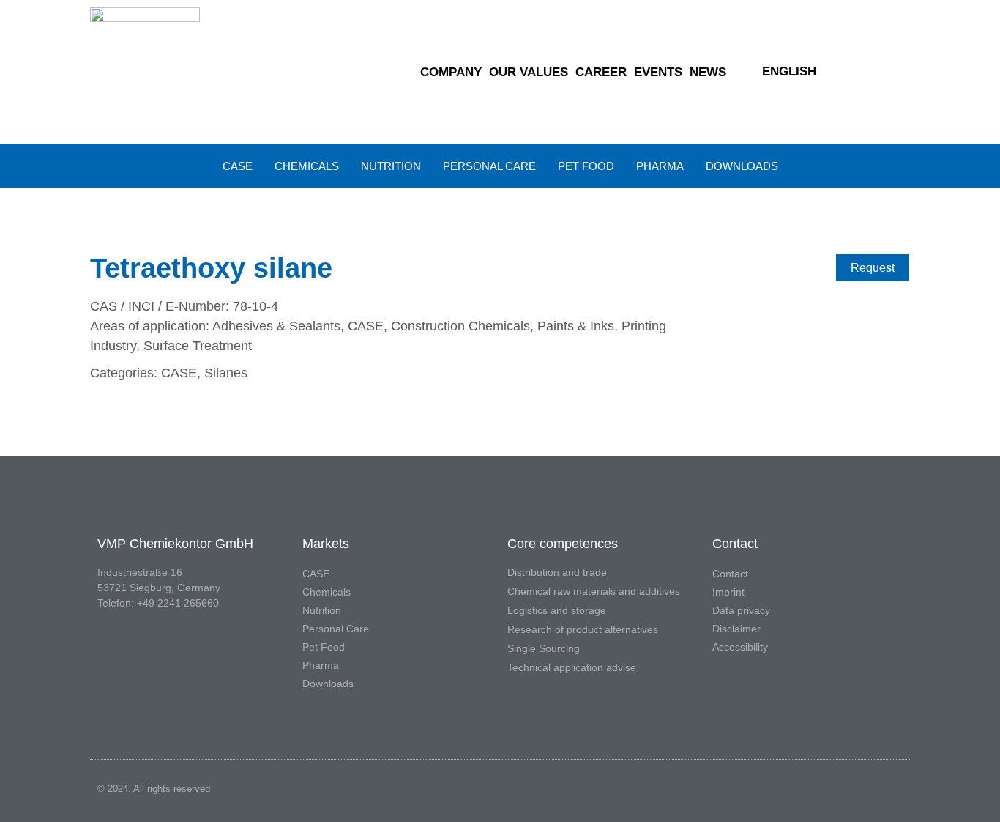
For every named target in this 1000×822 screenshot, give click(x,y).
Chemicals (307, 166)
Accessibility (740, 647)
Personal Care (489, 166)
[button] (887, 72)
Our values (528, 72)
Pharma (660, 166)
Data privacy (741, 610)
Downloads (742, 166)
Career (601, 72)
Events (658, 72)
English (789, 71)
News (708, 72)
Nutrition (391, 166)
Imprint (728, 592)
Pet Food (586, 166)
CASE (238, 166)
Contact (730, 574)
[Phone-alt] (863, 72)
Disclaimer (736, 628)
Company (451, 72)
